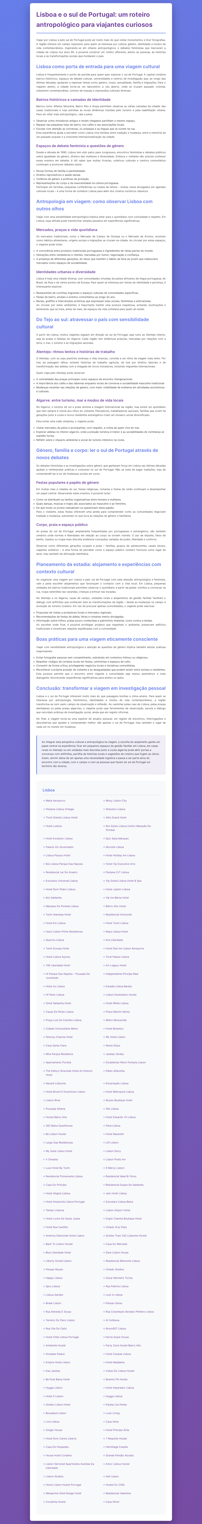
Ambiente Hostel (56, 1345)
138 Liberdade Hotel (58, 965)
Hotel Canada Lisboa (118, 1353)
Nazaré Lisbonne (56, 1083)
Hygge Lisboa (114, 1396)
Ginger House (54, 1430)
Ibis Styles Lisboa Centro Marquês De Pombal (128, 828)
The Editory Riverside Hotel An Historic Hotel (69, 1073)
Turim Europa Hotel (57, 948)
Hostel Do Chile (115, 1484)
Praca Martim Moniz (118, 1011)
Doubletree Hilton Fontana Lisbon (126, 1062)
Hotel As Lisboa (55, 986)
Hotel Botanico (115, 1028)
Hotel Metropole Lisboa (120, 1091)
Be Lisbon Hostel (56, 1134)
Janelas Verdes (115, 1054)
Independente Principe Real (122, 973)
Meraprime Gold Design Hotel (63, 1493)
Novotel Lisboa (115, 847)
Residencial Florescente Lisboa (64, 1176)
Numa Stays (113, 1045)
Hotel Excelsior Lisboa (59, 838)
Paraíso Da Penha (116, 1404)
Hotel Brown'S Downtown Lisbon (65, 1091)
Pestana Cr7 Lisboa (117, 872)
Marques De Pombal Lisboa (62, 906)
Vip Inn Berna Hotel (117, 897)
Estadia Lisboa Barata (119, 986)
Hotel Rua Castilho (57, 1227)
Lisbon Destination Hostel (121, 994)
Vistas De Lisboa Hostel (120, 1370)
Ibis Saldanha (54, 897)
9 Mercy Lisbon (115, 1167)
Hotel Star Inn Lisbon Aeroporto (125, 948)
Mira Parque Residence (59, 1054)
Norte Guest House (117, 1337)
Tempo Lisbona (55, 1210)
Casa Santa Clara (56, 1045)
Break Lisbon (53, 1303)
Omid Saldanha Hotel (58, 1003)
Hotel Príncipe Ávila (117, 1430)
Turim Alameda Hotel (58, 914)
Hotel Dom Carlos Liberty (61, 1438)
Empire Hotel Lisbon (58, 1362)
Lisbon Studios (54, 1476)
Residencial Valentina (118, 1493)
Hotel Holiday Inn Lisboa (120, 855)
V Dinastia (52, 1159)
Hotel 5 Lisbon (54, 1396)
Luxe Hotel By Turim (58, 1167)
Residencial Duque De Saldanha (124, 1184)
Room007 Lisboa (116, 1328)
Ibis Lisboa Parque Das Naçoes (64, 863)
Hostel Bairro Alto (56, 1117)
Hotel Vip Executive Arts (120, 863)
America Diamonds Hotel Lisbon (65, 1235)
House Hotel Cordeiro (59, 1455)
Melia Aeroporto (55, 800)
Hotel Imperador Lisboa (120, 1387)
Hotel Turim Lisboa (117, 923)
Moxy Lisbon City (116, 800)
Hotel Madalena (115, 1362)
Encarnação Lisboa (117, 1083)
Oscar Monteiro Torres (119, 1277)
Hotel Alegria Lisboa (58, 1193)
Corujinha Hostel (56, 1501)
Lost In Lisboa (114, 1294)
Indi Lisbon (112, 1476)
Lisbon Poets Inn (115, 1159)
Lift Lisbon (112, 1142)
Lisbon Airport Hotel (118, 1210)
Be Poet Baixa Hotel (58, 1379)
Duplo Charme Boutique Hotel (124, 1218)
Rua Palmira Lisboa (117, 1286)
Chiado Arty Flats (116, 1227)
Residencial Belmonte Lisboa (123, 1260)
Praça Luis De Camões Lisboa (63, 1020)
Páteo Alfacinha (115, 1070)
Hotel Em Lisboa (55, 923)
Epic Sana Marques (117, 838)
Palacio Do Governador (60, 847)
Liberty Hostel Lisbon (58, 1260)
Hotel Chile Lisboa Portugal (62, 1337)
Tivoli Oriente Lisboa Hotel (62, 817)
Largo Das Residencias (59, 1142)
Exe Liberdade (114, 939)
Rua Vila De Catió (56, 1328)
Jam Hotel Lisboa (116, 1193)
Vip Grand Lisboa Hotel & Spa (123, 880)
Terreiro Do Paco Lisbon (60, 1320)
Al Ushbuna (112, 1320)
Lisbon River (53, 1100)
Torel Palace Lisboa (117, 956)
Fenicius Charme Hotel (59, 1037)
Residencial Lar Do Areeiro (61, 872)
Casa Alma (112, 1421)
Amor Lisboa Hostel (117, 1463)
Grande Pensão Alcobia (120, 1455)
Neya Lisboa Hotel (117, 931)
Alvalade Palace (55, 1353)
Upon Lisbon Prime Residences (64, 931)
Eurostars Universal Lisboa (62, 880)
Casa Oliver (112, 1501)
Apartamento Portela (58, 1062)
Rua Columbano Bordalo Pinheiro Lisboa (130, 1311)
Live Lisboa (52, 1421)
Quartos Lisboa (55, 939)
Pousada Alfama (55, 1108)
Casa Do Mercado (116, 1244)
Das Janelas (53, 1370)
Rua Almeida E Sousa (58, 1311)
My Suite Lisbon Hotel (59, 1151)
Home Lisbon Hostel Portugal (63, 1484)
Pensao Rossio (54, 1269)
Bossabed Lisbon (56, 1413)
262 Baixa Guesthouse (59, 1125)
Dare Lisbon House (117, 1252)
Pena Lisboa (113, 1125)
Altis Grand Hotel (116, 817)
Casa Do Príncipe (56, 1184)
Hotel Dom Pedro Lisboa (60, 889)
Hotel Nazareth (115, 1134)
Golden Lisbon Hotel (58, 1404)
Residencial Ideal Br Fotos (121, 1176)
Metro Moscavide (116, 1020)
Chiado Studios (115, 1269)
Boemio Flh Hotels (117, 1379)
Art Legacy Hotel (116, 965)
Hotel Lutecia (54, 826)
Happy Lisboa (54, 1277)
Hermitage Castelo (117, 1446)
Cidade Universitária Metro (62, 1028)
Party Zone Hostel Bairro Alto (123, 1345)
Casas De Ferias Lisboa (60, 1011)
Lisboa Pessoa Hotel (58, 855)
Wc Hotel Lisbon (115, 1037)
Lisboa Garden (54, 1294)
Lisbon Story (113, 1151)
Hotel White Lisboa (117, 1003)
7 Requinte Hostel (116, 1438)
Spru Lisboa (53, 1286)
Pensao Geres (114, 1303)
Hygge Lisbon (54, 1387)
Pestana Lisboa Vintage (60, 809)
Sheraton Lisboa (115, 809)
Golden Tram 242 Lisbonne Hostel (126, 1235)
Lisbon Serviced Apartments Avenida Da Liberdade (70, 1466)
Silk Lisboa (112, 1108)
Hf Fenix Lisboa (55, 994)
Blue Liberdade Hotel (58, 1252)
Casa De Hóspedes (57, 1446)
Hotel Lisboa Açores (58, 956)
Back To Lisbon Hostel (59, 1244)
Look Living (113, 1413)
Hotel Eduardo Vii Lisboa (121, 1117)
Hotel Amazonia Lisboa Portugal (65, 1201)
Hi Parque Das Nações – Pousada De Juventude (68, 976)
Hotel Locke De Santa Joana (63, 1218)
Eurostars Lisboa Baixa (119, 1201)
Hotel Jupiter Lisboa (118, 889)
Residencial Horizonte (119, 914)
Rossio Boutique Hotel (119, 1100)
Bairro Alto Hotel (116, 906)
